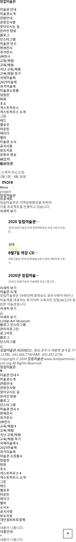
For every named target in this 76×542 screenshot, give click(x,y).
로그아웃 (6, 333)
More (4, 188)
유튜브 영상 (8, 155)
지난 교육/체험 (10, 69)
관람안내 (6, 18)
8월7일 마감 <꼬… (23, 253)
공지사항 (6, 146)
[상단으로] (67, 533)
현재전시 (6, 48)
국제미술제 (8, 78)
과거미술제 (8, 87)
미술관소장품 (9, 91)
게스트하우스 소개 (13, 112)
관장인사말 (8, 23)
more (7, 182)
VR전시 (5, 57)
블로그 (4, 35)
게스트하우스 (9, 108)
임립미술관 (8, 1)
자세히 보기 (8, 211)
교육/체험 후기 (10, 74)
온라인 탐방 (8, 31)
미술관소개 (8, 14)
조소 (3, 104)
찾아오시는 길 (10, 27)
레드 (3, 121)
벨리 (3, 138)
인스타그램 (8, 40)
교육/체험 (7, 61)
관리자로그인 (9, 329)
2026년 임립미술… (23, 275)
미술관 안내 (8, 10)
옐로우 (4, 125)
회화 (3, 99)
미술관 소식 (8, 142)
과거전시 (6, 52)
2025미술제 (8, 82)
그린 (3, 116)
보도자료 (6, 151)
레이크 (4, 134)
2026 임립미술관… (23, 222)
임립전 (4, 95)
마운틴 (4, 129)
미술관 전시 (8, 44)
